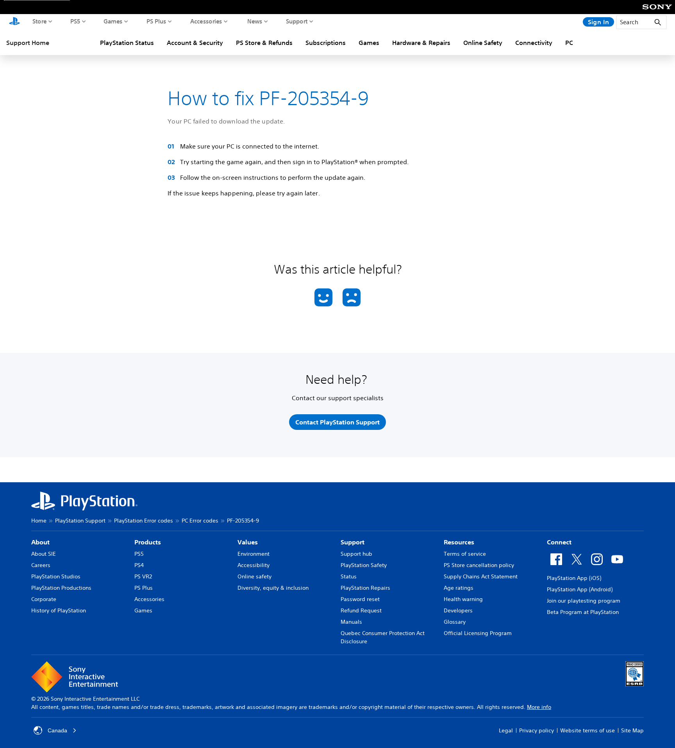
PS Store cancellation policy (479, 565)
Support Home (27, 43)
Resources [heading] (459, 542)
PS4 (139, 565)
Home (38, 520)
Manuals (351, 621)
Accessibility (254, 565)
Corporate (43, 599)
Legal (506, 730)
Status (349, 576)
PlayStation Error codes (143, 520)
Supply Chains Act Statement (481, 576)
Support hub (356, 553)
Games (113, 21)
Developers (458, 610)
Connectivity (533, 43)
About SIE (43, 553)
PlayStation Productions (61, 587)
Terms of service (465, 553)
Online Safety (482, 43)
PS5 (75, 21)
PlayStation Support (80, 520)
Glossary (455, 621)
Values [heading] (248, 542)
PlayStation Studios (55, 576)
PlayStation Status (127, 43)
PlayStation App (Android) (579, 589)
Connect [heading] (559, 542)
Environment (254, 553)
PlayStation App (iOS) (574, 578)
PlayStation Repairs (365, 587)
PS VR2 (143, 576)
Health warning (463, 599)
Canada (57, 730)
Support (297, 21)
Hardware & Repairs (421, 43)
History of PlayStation (58, 610)
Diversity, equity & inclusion (273, 587)
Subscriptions (325, 43)
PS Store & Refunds (264, 43)
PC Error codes (200, 520)
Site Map (632, 730)
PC (569, 43)
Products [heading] (147, 542)
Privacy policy (536, 730)
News (254, 21)
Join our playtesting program (583, 600)
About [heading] (40, 542)
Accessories (206, 21)
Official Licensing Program (478, 633)
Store (39, 21)
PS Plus (156, 21)
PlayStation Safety (364, 565)
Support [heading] (352, 542)
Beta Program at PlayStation (583, 612)
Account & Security (195, 43)
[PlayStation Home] (14, 21)
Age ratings (458, 587)
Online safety (254, 576)
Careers (40, 565)
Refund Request (361, 610)
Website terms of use (587, 730)
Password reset (360, 599)
